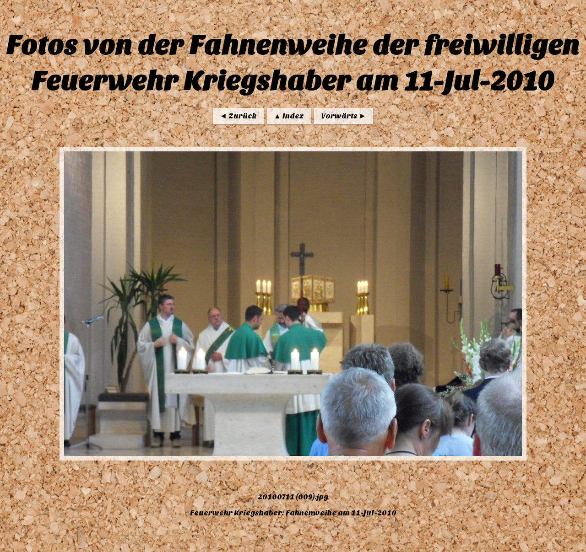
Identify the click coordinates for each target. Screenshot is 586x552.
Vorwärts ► (343, 116)
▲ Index (289, 116)
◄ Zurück (238, 116)
